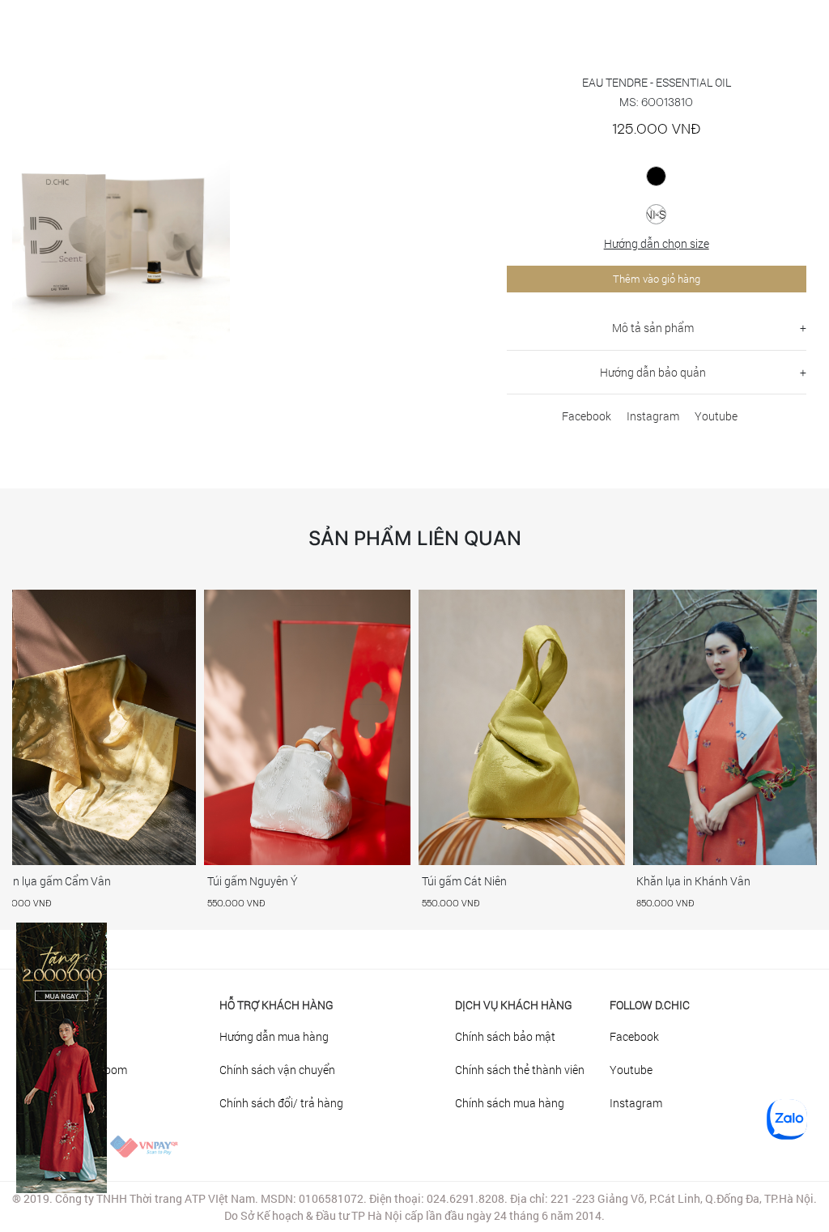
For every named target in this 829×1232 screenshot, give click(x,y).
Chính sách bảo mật (505, 1036)
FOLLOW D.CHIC (650, 1004)
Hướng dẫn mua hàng (274, 1036)
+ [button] (803, 327)
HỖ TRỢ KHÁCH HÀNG (276, 1004)
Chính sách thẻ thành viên (520, 1069)
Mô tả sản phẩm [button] (653, 327)
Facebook (586, 416)
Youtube (716, 416)
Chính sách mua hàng (509, 1103)
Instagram (653, 416)
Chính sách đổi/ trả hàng (281, 1103)
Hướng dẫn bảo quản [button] (653, 372)
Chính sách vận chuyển (277, 1069)
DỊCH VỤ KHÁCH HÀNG (513, 1004)
